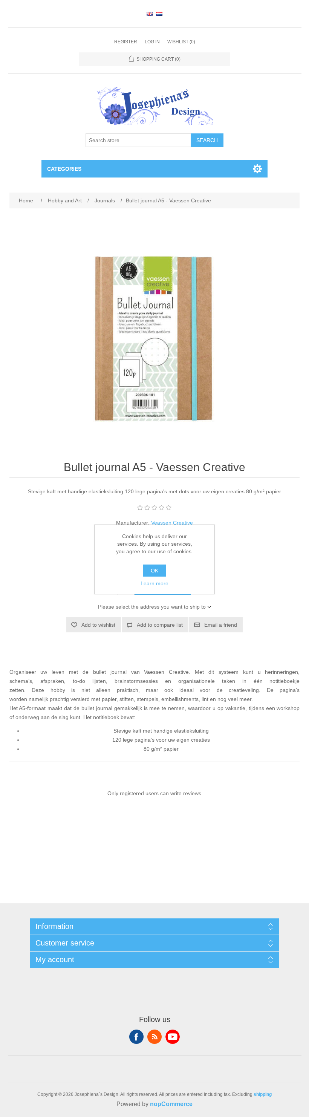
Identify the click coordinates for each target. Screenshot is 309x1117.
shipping (263, 1094)
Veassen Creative (172, 523)
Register (125, 41)
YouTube (172, 1037)
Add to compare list (160, 625)
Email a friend (220, 625)
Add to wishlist (98, 625)
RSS (154, 1037)
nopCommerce (171, 1104)
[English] (149, 14)
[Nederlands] (159, 14)
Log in (152, 41)
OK (154, 571)
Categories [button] (64, 169)
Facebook (136, 1037)
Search (207, 140)
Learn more (154, 583)
